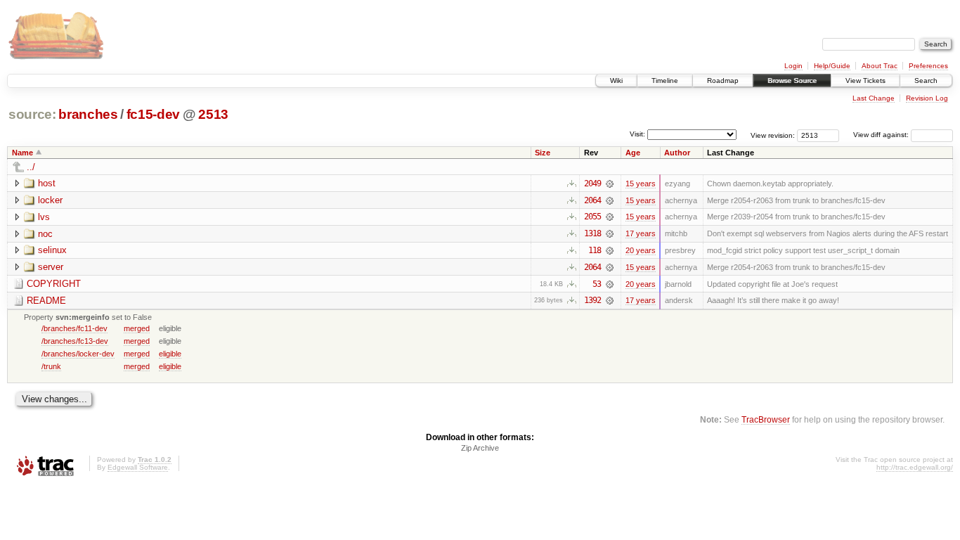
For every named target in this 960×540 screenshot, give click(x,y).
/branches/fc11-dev (74, 328)
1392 (592, 300)
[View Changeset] (610, 183)
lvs (44, 217)
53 (596, 284)
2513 (213, 114)
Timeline (664, 80)
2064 (592, 200)
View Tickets (865, 80)
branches (87, 114)
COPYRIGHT (54, 283)
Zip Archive (480, 448)
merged (137, 328)
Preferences (928, 66)
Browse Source (792, 80)
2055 (592, 216)
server (50, 267)
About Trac (879, 66)
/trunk (51, 366)
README (46, 300)
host (47, 183)
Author (677, 152)
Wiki (616, 80)
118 (594, 250)
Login (793, 66)
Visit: (637, 134)
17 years (640, 233)
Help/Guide (832, 66)
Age (632, 152)
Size (542, 152)
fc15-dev (153, 114)
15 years (640, 183)
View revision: (773, 135)
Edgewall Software (138, 467)
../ (31, 167)
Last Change (873, 98)
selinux (52, 250)
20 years (640, 250)
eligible (170, 353)
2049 (592, 183)
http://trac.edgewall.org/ (914, 467)
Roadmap (723, 80)
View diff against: (882, 135)
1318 (592, 233)
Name (22, 152)
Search (926, 80)
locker (50, 200)
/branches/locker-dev (78, 353)
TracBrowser (765, 419)
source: (32, 114)
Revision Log (927, 98)
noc (45, 234)
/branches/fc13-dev (74, 341)
